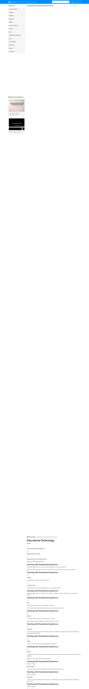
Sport (10, 31)
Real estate (11, 18)
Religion (11, 22)
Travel (10, 38)
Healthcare (11, 15)
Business (11, 48)
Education (11, 12)
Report (78, 6)
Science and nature (13, 25)
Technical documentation (14, 35)
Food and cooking (13, 9)
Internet (11, 28)
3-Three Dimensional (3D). (15, 131)
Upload (72, 1)
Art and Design (12, 41)
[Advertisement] (16, 73)
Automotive (11, 45)
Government (12, 51)
